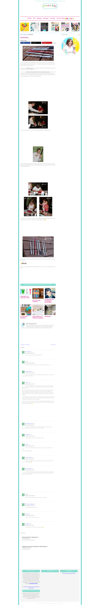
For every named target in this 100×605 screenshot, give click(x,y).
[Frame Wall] (50, 309)
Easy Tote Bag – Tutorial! (36, 300)
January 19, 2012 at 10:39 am (30, 372)
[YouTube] (73, 19)
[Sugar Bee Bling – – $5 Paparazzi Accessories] (50, 293)
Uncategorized (25, 34)
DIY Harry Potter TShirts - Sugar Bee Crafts (29, 537)
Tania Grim (27, 513)
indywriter (26, 382)
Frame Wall (48, 316)
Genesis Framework (53, 603)
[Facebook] (65, 19)
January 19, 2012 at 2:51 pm (29, 445)
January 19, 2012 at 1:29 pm (29, 383)
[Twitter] (67, 19)
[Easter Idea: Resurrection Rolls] (75, 27)
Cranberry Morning (28, 371)
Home (21, 34)
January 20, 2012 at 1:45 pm (29, 515)
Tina (26, 361)
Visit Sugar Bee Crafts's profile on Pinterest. (69, 573)
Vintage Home (27, 434)
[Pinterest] (68, 19)
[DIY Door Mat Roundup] (26, 309)
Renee (26, 494)
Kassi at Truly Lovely (28, 457)
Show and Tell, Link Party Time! (25, 297)
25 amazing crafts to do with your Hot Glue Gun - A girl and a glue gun (34, 546)
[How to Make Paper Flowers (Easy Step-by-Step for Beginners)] (24, 27)
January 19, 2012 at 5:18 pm (29, 458)
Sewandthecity (27, 523)
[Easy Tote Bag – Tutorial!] (38, 293)
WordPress (59, 603)
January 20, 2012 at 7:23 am (29, 469)
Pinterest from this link (29, 68)
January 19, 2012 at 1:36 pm (29, 424)
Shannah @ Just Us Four (29, 423)
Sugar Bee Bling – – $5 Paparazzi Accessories (50, 301)
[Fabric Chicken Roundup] (55, 27)
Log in (62, 603)
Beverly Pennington (28, 468)
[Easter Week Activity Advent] (45, 27)
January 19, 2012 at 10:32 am (30, 362)
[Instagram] (70, 19)
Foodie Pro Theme (46, 603)
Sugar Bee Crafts (50, 7)
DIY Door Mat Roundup (24, 317)
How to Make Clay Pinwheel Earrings (37, 317)
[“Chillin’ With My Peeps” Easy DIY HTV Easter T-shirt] (34, 27)
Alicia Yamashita (27, 351)
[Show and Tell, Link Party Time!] (26, 291)
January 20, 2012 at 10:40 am (30, 495)
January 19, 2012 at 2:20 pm (29, 435)
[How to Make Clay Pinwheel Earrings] (38, 309)
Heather (26, 444)
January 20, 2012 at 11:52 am (30, 505)
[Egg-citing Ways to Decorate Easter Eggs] (65, 27)
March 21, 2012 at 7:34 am (29, 525)
